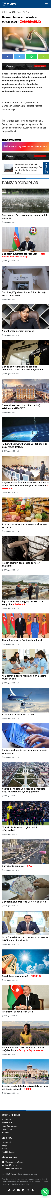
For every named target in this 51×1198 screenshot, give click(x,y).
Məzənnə (5, 1133)
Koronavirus (7, 1123)
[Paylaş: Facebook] (7, 56)
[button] (43, 56)
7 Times (12, 1174)
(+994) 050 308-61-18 (13, 1168)
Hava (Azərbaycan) (9, 1126)
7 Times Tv (6, 1120)
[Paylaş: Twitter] (19, 56)
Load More (25, 1104)
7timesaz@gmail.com (14, 1162)
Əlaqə (4, 1146)
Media (4, 1149)
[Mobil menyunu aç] (46, 4)
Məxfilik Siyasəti (8, 1152)
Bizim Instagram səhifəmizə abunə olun (28, 147)
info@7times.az (11, 1165)
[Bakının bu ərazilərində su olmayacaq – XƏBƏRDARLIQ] (25, 39)
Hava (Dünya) (7, 1129)
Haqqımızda (7, 1142)
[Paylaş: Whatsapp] (31, 56)
